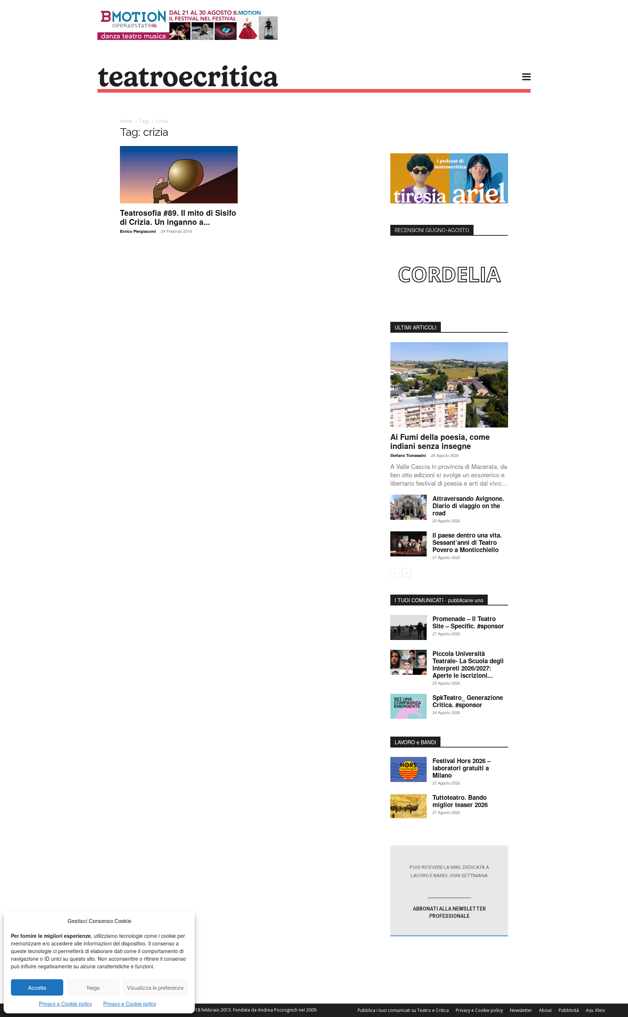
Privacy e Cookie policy (65, 1003)
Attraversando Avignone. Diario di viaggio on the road (468, 505)
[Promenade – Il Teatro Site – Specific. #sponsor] (408, 627)
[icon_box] (449, 891)
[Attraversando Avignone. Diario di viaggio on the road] (408, 507)
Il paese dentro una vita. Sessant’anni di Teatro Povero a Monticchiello (467, 542)
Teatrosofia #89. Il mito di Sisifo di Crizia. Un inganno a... (178, 217)
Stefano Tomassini (408, 455)
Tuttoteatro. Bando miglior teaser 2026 (460, 801)
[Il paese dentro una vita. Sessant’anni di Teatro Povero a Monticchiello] (408, 543)
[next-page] (406, 572)
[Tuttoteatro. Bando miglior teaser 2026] (408, 806)
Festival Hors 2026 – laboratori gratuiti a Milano (461, 767)
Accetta (37, 987)
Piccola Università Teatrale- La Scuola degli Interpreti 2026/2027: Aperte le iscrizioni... (468, 664)
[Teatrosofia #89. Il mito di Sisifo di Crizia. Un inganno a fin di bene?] (179, 175)
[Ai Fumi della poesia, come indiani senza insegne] (449, 385)
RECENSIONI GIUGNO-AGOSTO (432, 230)
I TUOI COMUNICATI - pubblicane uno (439, 600)
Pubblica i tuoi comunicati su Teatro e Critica (403, 1010)
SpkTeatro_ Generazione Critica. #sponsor (467, 701)
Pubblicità (569, 1010)
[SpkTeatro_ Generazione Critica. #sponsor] (408, 706)
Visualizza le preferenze (155, 987)
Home (126, 121)
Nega (93, 987)
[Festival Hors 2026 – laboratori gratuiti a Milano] (408, 769)
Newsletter (521, 1010)
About (545, 1010)
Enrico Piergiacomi (138, 231)
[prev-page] (394, 572)
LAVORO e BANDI (415, 742)
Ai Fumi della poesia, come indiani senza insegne (440, 441)
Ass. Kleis (595, 1010)
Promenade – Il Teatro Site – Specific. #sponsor (468, 622)
